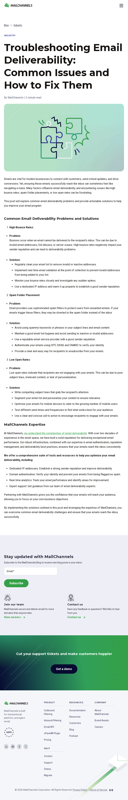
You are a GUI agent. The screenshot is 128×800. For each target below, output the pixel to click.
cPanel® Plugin (52, 733)
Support (48, 762)
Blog (6, 25)
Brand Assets (102, 720)
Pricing (47, 739)
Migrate (48, 775)
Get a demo (64, 669)
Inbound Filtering (52, 720)
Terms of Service (98, 789)
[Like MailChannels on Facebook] (19, 746)
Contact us (74, 617)
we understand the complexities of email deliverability (55, 433)
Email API (49, 727)
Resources (76, 702)
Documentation (77, 710)
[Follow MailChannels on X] (26, 746)
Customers (75, 723)
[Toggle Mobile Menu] (121, 5)
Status (47, 769)
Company (100, 702)
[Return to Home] (18, 5)
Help (47, 748)
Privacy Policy (80, 789)
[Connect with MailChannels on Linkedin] (6, 746)
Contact (48, 756)
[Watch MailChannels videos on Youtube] (12, 746)
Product (49, 702)
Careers (99, 727)
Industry (18, 25)
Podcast (73, 736)
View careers (12, 617)
